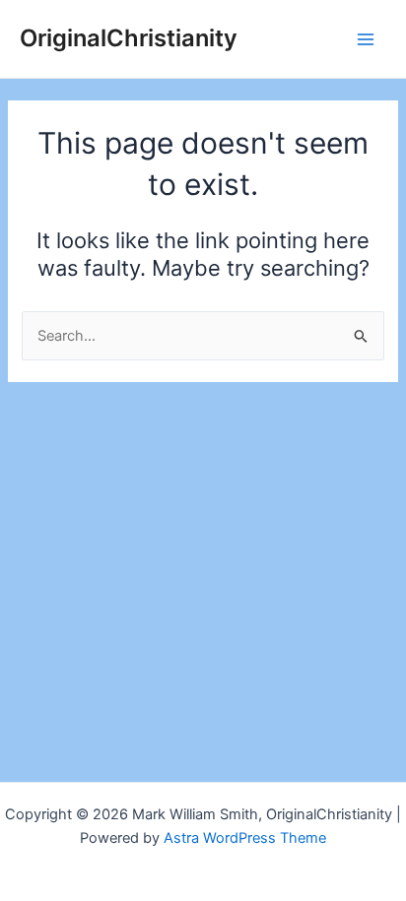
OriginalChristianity (128, 38)
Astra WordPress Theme (245, 838)
